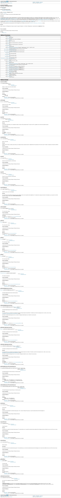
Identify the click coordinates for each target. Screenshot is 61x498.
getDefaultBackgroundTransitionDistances (12, 47)
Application (3, 10)
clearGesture (9, 36)
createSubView (9, 40)
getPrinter (8, 56)
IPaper (6, 54)
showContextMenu (9, 72)
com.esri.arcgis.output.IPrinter (16, 216)
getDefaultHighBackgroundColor (11, 49)
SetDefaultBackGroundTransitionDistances (44, 19)
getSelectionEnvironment (10, 58)
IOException (5, 97)
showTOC (8, 74)
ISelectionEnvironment (4, 58)
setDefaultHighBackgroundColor (11, 67)
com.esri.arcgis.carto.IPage (12, 267)
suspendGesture (9, 76)
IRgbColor (5, 49)
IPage (6, 52)
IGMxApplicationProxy (8, 10)
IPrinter (6, 56)
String (6, 45)
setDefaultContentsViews (10, 65)
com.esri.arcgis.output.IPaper (12, 250)
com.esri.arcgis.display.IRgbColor (17, 323)
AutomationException (14, 85)
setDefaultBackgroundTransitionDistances (12, 63)
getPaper (8, 54)
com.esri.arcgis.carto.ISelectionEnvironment (14, 284)
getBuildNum (9, 45)
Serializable (3, 8)
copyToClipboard (9, 38)
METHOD (11, 496)
